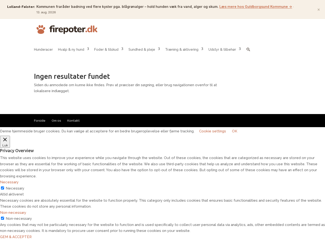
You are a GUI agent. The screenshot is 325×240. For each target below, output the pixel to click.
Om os (56, 120)
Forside (39, 120)
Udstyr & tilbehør (222, 49)
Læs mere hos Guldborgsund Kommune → (255, 7)
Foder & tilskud (106, 49)
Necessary (15, 188)
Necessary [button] (9, 182)
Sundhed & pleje (141, 49)
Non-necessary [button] (13, 212)
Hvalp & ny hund (71, 49)
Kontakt (73, 120)
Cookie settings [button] (212, 131)
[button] (248, 53)
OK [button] (234, 131)
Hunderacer (43, 49)
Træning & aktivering (181, 49)
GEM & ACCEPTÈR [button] (16, 237)
